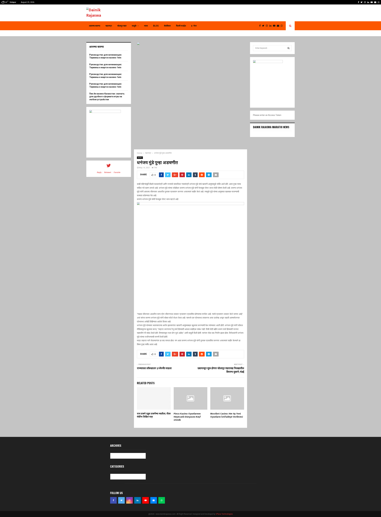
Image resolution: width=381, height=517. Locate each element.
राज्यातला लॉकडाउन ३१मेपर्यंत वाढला (154, 368)
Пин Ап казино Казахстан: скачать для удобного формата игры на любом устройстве (106, 96)
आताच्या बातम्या (94, 26)
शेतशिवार (167, 26)
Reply (99, 172)
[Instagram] (267, 26)
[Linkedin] (271, 26)
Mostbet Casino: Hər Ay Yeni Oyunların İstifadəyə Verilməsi (226, 415)
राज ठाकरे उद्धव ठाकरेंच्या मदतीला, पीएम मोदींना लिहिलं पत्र (154, 415)
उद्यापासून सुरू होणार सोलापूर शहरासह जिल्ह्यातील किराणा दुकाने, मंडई (220, 370)
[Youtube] (275, 26)
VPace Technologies (224, 514)
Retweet (107, 172)
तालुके (134, 26)
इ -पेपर (194, 26)
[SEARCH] (288, 48)
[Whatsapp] (282, 26)
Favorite (117, 172)
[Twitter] (264, 26)
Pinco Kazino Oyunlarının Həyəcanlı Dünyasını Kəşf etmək (187, 417)
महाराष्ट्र (109, 26)
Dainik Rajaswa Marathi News (271, 127)
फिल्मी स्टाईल (181, 26)
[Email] (279, 26)
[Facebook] (260, 26)
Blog (156, 26)
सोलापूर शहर (122, 26)
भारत (146, 26)
